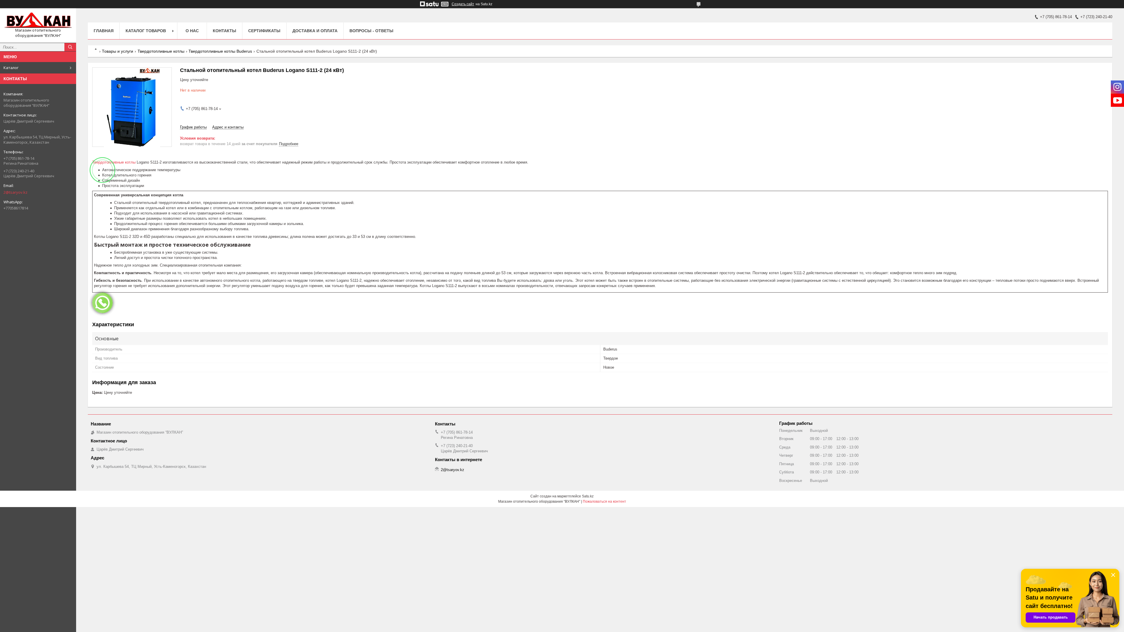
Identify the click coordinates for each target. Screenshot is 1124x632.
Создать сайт (463, 4)
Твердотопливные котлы (161, 51)
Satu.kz (588, 496)
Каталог (11, 67)
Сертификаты (264, 30)
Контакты (224, 30)
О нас (192, 30)
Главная (104, 30)
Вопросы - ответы (371, 30)
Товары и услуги (117, 51)
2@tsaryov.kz (16, 192)
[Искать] (70, 47)
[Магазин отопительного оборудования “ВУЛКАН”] (38, 20)
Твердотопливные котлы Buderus (220, 51)
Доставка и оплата (314, 30)
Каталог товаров (146, 30)
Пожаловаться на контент (604, 501)
